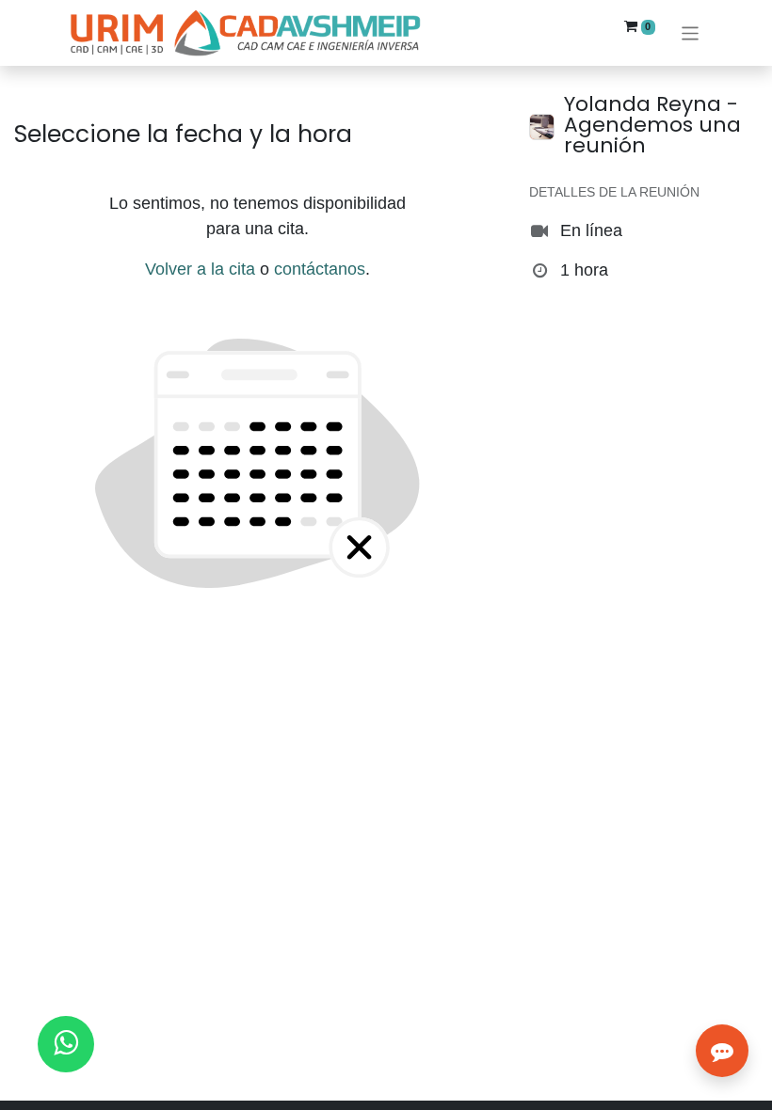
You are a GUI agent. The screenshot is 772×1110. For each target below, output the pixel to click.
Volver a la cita (200, 269)
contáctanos (319, 269)
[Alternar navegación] (690, 32)
